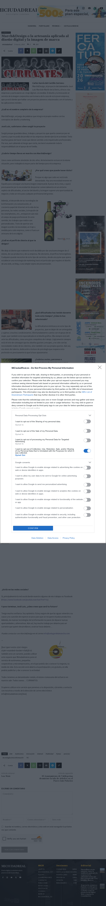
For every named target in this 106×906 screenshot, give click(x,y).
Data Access (53, 538)
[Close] (100, 368)
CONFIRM (33, 528)
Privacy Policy (69, 538)
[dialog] (53, 453)
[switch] (87, 421)
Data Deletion (37, 538)
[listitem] (53, 415)
